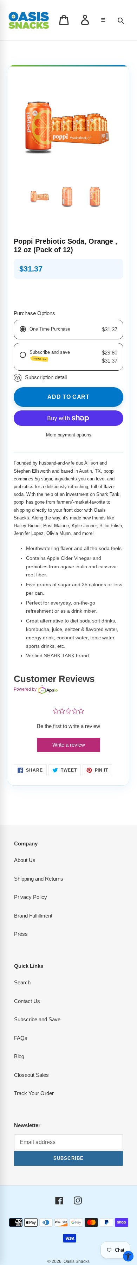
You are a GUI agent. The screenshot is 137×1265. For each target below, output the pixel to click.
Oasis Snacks (77, 1261)
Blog (19, 1056)
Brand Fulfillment (33, 916)
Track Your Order (34, 1093)
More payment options (68, 434)
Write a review (68, 745)
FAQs (20, 1038)
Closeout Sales (31, 1075)
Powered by (25, 689)
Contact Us (27, 1001)
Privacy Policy (30, 897)
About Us (24, 860)
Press (21, 934)
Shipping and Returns (38, 879)
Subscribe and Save (37, 1019)
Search (22, 982)
